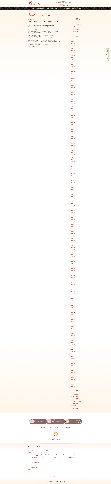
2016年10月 (73, 303)
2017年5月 (73, 286)
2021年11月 (73, 168)
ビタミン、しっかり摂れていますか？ (78, 24)
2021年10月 (73, 171)
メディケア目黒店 (74, 396)
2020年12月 (73, 187)
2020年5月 (73, 203)
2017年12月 (73, 270)
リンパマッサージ (43, 455)
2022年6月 (73, 152)
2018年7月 (73, 254)
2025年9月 (73, 62)
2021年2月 (73, 182)
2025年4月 (73, 73)
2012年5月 (73, 384)
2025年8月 (73, 64)
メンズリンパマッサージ (44, 457)
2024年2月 (73, 106)
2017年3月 (73, 291)
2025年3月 (73, 76)
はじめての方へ (40, 8)
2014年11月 (73, 356)
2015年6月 (73, 340)
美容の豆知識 (73, 405)
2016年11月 (73, 300)
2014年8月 (73, 363)
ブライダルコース (44, 452)
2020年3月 (73, 208)
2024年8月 (73, 92)
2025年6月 (73, 69)
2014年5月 (73, 370)
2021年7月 (73, 178)
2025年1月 (73, 80)
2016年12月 (73, 298)
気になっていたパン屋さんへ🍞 (77, 22)
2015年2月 (73, 349)
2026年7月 (73, 41)
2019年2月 (73, 238)
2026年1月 (73, 52)
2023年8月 (73, 120)
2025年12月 (73, 55)
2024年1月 (73, 108)
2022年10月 (73, 143)
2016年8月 (73, 307)
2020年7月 (73, 198)
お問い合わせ (54, 478)
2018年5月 (73, 259)
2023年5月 (73, 127)
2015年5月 (73, 342)
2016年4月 (73, 317)
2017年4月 (73, 289)
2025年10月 (73, 59)
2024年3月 (73, 103)
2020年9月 (73, 194)
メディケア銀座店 (74, 398)
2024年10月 (73, 87)
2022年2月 (73, 161)
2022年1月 (73, 164)
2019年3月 (73, 235)
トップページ (32, 8)
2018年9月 (73, 249)
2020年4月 (73, 205)
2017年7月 (73, 282)
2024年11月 (73, 85)
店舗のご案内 (57, 8)
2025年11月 (73, 57)
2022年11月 (73, 140)
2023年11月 (73, 113)
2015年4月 (73, 344)
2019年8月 (73, 224)
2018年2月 (73, 266)
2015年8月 (73, 335)
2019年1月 (73, 240)
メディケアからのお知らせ (76, 401)
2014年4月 (73, 372)
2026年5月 (73, 45)
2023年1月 (73, 136)
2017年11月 (73, 273)
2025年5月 (73, 71)
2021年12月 (73, 166)
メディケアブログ (32, 460)
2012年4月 (73, 386)
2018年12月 (73, 242)
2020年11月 (73, 189)
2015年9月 (73, 333)
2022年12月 (73, 138)
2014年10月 (73, 358)
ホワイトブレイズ (57, 457)
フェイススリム (56, 455)
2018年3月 (73, 263)
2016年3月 (73, 319)
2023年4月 (73, 129)
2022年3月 (73, 159)
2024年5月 (73, 99)
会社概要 (30, 450)
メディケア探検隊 (32, 457)
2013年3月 (73, 379)
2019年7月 (73, 226)
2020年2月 (73, 210)
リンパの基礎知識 (66, 8)
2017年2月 (73, 293)
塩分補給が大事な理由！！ (76, 29)
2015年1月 (73, 351)
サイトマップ (61, 478)
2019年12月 (73, 215)
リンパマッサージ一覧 (45, 454)
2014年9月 (73, 361)
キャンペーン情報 (74, 403)
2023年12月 (73, 110)
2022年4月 (73, 157)
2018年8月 (73, 252)
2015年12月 (73, 326)
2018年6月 (73, 256)
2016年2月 (73, 321)
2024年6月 (73, 96)
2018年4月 (73, 261)
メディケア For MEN (33, 455)
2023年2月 (73, 134)
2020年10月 (73, 191)
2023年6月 (73, 124)
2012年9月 (73, 381)
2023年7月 (73, 122)
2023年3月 (73, 131)
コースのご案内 (49, 8)
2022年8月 (73, 147)
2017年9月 (73, 277)
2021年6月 (73, 180)
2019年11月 (73, 217)
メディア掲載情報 (74, 408)
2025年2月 (73, 78)
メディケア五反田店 (75, 394)
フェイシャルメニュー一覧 (59, 454)
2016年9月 (73, 305)
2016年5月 (73, 314)
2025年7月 (73, 66)
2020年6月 (73, 201)
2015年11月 (73, 328)
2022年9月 (73, 145)
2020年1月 (73, 212)
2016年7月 (73, 310)
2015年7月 (73, 337)
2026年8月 (73, 39)
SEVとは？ (31, 452)
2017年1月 (73, 296)
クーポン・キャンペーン (77, 8)
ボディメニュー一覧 (71, 454)
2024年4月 (73, 101)
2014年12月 (73, 354)
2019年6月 (73, 229)
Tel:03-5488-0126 (64, 5)
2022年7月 (73, 150)
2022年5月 (73, 154)
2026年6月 (73, 43)
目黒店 (62, 4)
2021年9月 (73, 173)
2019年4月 (73, 233)
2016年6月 (73, 312)
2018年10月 (73, 247)
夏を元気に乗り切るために (76, 31)
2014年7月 (73, 365)
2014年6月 (73, 368)
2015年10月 (73, 330)
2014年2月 (73, 377)
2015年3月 (73, 347)
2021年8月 (73, 175)
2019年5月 (73, 231)
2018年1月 (73, 268)
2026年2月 (73, 50)
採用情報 (66, 478)
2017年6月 (73, 284)
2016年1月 (73, 324)
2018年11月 (73, 245)
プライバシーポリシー (46, 478)
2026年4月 (73, 48)
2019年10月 (73, 219)
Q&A (29, 469)
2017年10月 (73, 275)
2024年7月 (73, 94)
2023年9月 (73, 117)
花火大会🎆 (73, 26)
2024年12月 (73, 83)
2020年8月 (73, 196)
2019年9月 (73, 222)
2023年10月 (73, 115)
